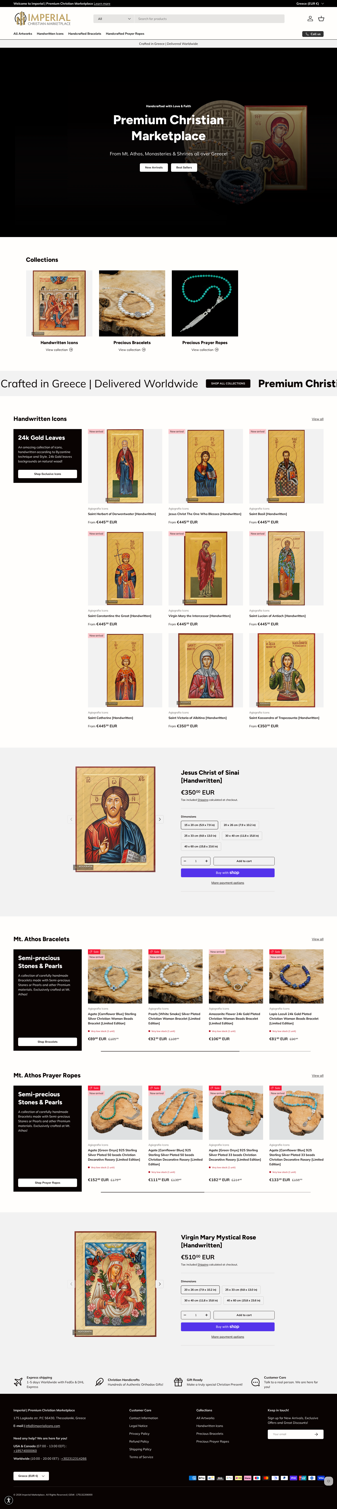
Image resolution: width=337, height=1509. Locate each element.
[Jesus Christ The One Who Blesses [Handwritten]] (205, 466)
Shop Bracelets (48, 1041)
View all (318, 419)
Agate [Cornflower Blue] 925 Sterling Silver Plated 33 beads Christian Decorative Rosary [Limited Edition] (296, 1157)
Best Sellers (184, 167)
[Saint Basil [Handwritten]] (286, 466)
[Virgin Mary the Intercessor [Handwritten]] (205, 568)
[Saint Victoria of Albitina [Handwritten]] (205, 670)
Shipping (203, 800)
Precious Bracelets (132, 342)
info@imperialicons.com (43, 1426)
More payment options (227, 883)
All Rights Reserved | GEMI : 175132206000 (69, 1494)
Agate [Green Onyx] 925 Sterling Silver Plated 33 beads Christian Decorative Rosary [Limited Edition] (235, 1154)
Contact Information (143, 1418)
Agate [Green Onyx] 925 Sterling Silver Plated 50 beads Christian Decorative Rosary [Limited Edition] (114, 1154)
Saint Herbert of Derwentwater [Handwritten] (122, 514)
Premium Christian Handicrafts (231, 383)
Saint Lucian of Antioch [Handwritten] (277, 616)
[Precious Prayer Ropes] (205, 303)
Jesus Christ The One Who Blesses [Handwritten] (204, 514)
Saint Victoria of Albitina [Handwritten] (197, 718)
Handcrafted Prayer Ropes (125, 34)
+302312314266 (74, 1458)
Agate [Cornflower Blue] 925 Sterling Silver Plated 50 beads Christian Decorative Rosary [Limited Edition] (175, 1157)
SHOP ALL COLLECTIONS (124, 383)
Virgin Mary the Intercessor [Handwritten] (199, 616)
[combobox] (188, 18)
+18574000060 (25, 1451)
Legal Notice (138, 1426)
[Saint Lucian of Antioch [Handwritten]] (286, 568)
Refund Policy (139, 1441)
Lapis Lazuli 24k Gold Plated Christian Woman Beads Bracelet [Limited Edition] (293, 1018)
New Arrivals (154, 167)
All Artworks (22, 34)
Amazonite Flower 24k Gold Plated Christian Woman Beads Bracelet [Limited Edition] (234, 1018)
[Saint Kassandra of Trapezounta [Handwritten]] (286, 670)
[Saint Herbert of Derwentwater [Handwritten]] (125, 466)
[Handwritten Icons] (59, 303)
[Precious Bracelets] (132, 303)
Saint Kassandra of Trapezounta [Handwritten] (284, 718)
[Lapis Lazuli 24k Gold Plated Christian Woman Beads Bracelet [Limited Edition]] (296, 976)
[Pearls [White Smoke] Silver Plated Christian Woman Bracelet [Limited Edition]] (175, 976)
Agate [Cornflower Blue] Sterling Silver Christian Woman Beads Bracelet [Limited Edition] (112, 1018)
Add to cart (244, 861)
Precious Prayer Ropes (205, 342)
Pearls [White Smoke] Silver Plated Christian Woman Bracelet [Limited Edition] (174, 1018)
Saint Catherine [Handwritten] (110, 718)
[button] (321, 18)
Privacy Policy (139, 1434)
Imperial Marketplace (33, 1494)
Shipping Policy (140, 1449)
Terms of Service (141, 1457)
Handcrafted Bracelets (84, 34)
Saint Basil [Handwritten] (268, 514)
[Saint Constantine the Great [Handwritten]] (125, 568)
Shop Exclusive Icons (47, 474)
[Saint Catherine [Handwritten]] (125, 670)
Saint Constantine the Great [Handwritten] (119, 616)
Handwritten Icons (50, 34)
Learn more (102, 3)
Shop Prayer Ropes (47, 1182)
